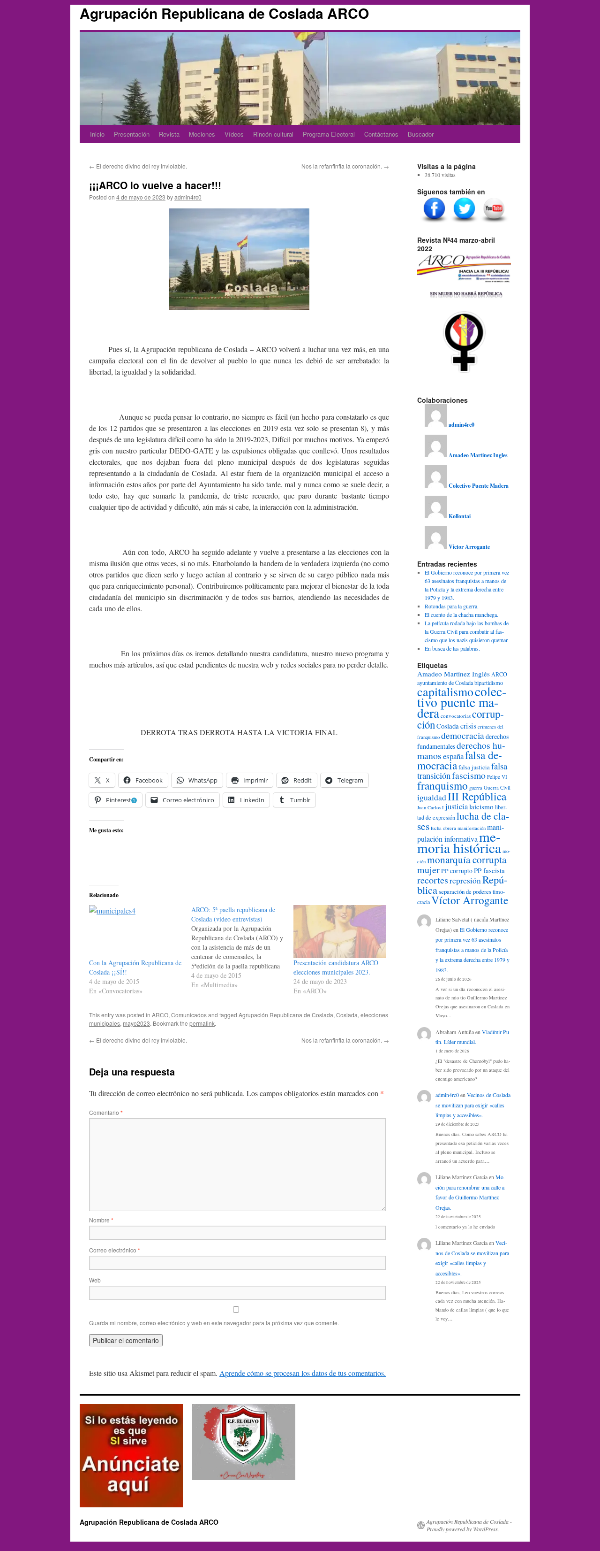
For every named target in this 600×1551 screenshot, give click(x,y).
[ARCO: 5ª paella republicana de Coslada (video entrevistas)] (242, 947)
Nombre (101, 1220)
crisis (468, 726)
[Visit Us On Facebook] (434, 223)
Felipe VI (497, 776)
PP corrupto (456, 871)
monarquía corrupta (466, 859)
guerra (475, 787)
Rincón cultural (273, 134)
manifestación (472, 828)
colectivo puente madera (461, 702)
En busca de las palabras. (452, 648)
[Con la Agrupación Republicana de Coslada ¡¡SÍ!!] (135, 931)
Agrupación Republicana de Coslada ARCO (224, 13)
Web (95, 1280)
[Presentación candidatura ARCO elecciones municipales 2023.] (339, 931)
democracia (462, 735)
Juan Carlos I (430, 807)
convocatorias (456, 715)
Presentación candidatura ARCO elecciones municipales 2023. (335, 967)
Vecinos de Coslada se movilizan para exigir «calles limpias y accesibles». (472, 1105)
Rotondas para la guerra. (452, 606)
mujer (428, 869)
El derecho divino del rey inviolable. (138, 166)
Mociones (202, 134)
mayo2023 (136, 1023)
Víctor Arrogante (469, 899)
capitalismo (445, 691)
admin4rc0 (188, 197)
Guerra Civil (497, 787)
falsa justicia (474, 767)
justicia (456, 806)
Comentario (106, 1112)
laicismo (481, 806)
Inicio (97, 134)
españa (453, 756)
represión (465, 880)
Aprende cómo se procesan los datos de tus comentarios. (302, 1373)
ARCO (160, 1015)
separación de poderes (465, 891)
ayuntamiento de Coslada (445, 682)
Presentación (132, 134)
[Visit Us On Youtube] (494, 223)
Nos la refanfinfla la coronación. (345, 166)
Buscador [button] (421, 134)
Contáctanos (381, 134)
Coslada (347, 1015)
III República (477, 796)
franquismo (442, 785)
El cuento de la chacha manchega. (461, 614)
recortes (432, 879)
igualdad (431, 797)
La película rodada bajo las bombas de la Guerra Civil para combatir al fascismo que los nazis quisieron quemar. (467, 631)
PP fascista (489, 870)
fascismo (469, 775)
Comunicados (189, 1015)
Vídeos (234, 134)
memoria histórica (459, 842)
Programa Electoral (329, 134)
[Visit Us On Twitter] (464, 223)
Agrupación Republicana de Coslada (286, 1015)
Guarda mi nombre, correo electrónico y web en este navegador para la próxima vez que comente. (214, 1323)
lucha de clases (463, 821)
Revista (169, 134)
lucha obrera (443, 828)
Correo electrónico (114, 1250)
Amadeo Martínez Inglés (453, 673)
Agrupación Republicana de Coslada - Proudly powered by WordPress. (469, 1525)
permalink (202, 1023)
